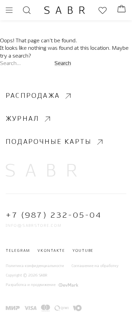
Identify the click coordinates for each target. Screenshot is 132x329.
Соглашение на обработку (94, 266)
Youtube (82, 251)
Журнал (22, 119)
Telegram (18, 251)
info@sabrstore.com (34, 225)
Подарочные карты (49, 142)
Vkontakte (51, 251)
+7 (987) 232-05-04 (54, 215)
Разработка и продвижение (31, 285)
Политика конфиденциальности (35, 266)
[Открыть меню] (9, 10)
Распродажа (33, 96)
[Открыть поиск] (26, 10)
